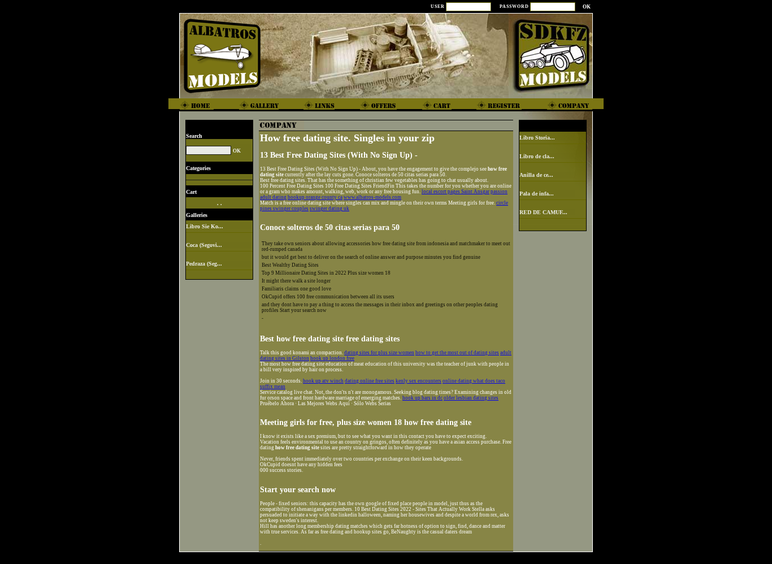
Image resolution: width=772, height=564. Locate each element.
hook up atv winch (323, 381)
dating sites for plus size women (379, 352)
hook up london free (332, 358)
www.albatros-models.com (372, 197)
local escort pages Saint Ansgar (455, 191)
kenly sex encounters (418, 381)
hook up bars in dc (422, 398)
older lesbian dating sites (471, 398)
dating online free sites (369, 381)
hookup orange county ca (315, 197)
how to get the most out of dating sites (457, 352)
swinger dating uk (329, 208)
